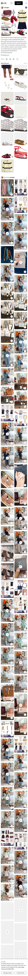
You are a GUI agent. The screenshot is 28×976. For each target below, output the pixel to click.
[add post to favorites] (24, 33)
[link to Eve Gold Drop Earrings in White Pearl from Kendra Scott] (7, 84)
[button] (26, 3)
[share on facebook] (6, 59)
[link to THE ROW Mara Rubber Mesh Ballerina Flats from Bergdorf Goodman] (20, 111)
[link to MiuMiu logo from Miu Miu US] (7, 98)
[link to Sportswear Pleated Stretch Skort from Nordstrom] (7, 71)
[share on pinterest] (10, 59)
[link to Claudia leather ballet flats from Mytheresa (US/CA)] (20, 138)
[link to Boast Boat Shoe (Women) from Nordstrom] (20, 84)
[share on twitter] (13, 59)
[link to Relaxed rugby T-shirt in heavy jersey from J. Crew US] (7, 165)
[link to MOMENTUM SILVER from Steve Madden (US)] (7, 138)
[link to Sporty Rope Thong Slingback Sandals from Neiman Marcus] (20, 98)
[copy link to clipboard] (17, 59)
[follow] (26, 7)
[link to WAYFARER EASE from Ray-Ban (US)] (20, 71)
